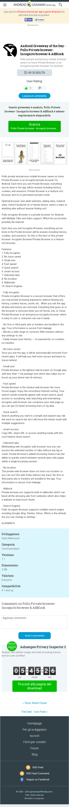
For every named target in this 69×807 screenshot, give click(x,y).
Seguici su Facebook (37, 779)
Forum (34, 748)
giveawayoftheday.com (41, 791)
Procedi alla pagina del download (34, 686)
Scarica (36, 126)
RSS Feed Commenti (37, 773)
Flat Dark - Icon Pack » (34, 711)
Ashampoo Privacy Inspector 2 (43, 647)
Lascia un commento (34, 96)
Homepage (34, 723)
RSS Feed (38, 767)
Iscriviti (34, 736)
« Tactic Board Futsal (34, 703)
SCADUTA (34, 72)
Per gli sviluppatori (34, 729)
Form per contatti (34, 742)
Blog (35, 754)
